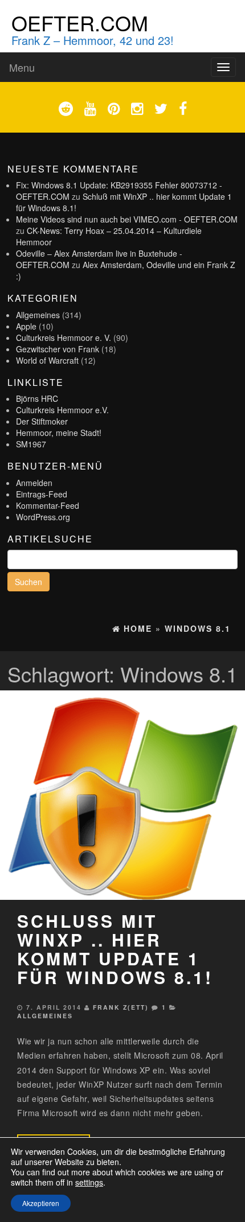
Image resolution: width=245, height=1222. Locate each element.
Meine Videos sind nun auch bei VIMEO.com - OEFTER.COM (127, 219)
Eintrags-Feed (41, 494)
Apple (26, 326)
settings (89, 1182)
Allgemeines (38, 314)
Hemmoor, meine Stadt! (58, 432)
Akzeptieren (40, 1203)
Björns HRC (37, 398)
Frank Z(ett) (121, 1007)
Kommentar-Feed (47, 505)
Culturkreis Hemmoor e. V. (63, 337)
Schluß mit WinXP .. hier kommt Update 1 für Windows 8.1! (115, 948)
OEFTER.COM (79, 22)
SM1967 (31, 444)
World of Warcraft (47, 360)
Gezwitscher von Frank (57, 349)
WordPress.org (43, 516)
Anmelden (34, 482)
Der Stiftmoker (42, 421)
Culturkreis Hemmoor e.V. (62, 409)
